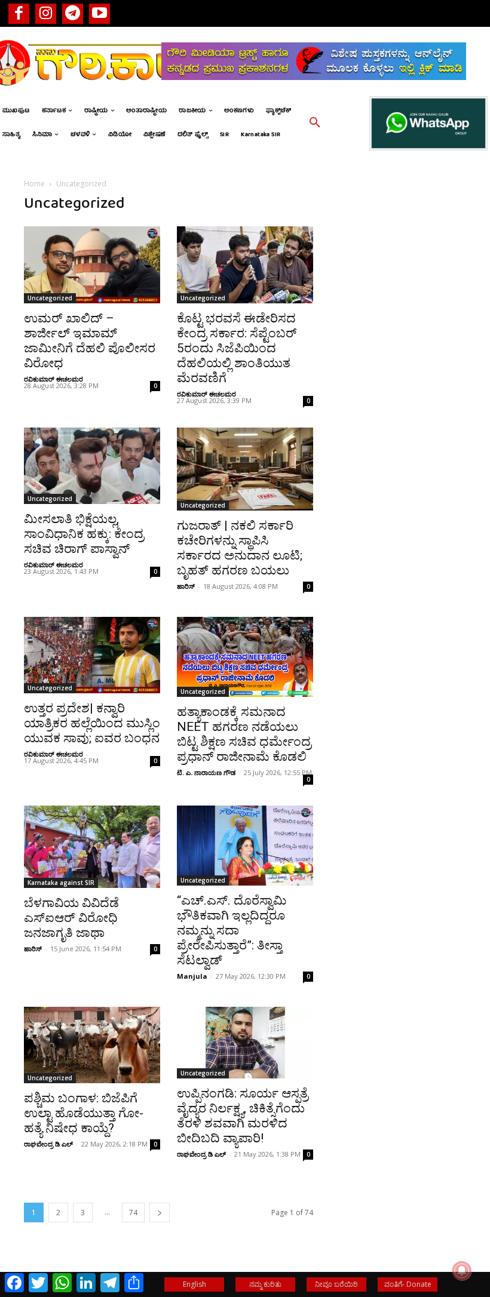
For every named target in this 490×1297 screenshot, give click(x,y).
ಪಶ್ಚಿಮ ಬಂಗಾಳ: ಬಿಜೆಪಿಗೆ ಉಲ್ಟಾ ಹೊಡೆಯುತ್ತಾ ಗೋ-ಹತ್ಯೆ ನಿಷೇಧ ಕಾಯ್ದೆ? (83, 1113)
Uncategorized (49, 298)
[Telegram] (72, 13)
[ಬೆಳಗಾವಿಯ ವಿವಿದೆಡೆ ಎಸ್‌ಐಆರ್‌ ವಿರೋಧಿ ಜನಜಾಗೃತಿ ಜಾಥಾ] (92, 847)
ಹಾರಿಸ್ (186, 586)
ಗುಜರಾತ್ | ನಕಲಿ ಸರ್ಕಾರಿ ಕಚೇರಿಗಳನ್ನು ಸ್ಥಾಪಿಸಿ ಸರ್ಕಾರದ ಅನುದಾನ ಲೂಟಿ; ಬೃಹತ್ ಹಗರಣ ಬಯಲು (239, 547)
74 (133, 1212)
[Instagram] (45, 13)
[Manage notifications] (461, 1270)
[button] (315, 123)
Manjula (192, 976)
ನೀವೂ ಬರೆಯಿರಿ (336, 1284)
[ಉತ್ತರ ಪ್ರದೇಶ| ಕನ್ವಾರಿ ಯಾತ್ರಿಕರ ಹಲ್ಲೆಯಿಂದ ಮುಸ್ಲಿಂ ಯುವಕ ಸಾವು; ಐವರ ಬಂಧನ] (92, 655)
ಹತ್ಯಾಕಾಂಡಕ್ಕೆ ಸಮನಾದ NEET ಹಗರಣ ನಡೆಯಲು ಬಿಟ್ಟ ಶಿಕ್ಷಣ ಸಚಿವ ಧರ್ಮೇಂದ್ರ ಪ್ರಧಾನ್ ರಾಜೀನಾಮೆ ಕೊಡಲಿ (244, 734)
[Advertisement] (398, 389)
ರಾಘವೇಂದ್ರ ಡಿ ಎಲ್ (48, 1143)
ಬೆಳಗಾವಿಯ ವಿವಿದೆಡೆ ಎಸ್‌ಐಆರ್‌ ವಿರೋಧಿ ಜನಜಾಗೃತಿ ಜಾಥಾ (71, 918)
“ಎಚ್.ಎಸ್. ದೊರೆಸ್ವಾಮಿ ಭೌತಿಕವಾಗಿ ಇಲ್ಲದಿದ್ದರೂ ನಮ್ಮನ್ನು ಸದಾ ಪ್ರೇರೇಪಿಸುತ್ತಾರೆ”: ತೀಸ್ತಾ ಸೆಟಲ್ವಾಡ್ (232, 930)
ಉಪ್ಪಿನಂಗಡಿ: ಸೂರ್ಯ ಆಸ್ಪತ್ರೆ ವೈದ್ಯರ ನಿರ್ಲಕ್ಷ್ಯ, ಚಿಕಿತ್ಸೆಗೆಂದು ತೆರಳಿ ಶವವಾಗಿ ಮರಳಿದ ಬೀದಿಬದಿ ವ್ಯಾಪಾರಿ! (242, 1115)
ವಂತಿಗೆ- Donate (407, 1284)
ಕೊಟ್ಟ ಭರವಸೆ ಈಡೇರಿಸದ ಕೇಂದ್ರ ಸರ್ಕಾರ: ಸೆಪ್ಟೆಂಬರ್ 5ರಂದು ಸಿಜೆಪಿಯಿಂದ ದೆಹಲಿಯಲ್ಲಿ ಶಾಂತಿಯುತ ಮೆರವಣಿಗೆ (237, 348)
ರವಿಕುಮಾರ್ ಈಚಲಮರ (53, 378)
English (194, 1284)
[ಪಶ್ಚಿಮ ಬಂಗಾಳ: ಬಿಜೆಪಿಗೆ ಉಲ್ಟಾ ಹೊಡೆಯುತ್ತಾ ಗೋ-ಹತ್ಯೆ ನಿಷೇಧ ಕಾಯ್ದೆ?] (92, 1045)
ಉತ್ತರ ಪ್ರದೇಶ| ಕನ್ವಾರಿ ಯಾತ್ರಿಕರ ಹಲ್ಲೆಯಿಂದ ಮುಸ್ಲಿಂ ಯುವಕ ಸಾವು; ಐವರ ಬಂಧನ (92, 723)
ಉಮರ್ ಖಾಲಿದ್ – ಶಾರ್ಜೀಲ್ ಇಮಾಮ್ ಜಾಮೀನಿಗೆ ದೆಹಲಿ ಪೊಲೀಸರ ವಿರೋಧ (89, 340)
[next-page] (159, 1212)
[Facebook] (18, 13)
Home (34, 184)
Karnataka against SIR (60, 882)
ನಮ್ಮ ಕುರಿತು (265, 1284)
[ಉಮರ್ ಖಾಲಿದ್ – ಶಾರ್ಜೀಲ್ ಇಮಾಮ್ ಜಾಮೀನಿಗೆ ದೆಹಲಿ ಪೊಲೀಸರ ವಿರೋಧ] (92, 264)
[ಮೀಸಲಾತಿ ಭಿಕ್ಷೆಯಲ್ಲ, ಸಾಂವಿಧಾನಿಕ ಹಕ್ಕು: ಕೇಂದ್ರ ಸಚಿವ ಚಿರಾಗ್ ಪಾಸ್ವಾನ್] (92, 466)
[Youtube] (99, 13)
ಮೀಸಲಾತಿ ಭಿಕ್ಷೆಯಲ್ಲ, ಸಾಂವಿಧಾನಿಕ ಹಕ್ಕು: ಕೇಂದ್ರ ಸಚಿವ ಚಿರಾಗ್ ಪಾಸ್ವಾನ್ (84, 534)
